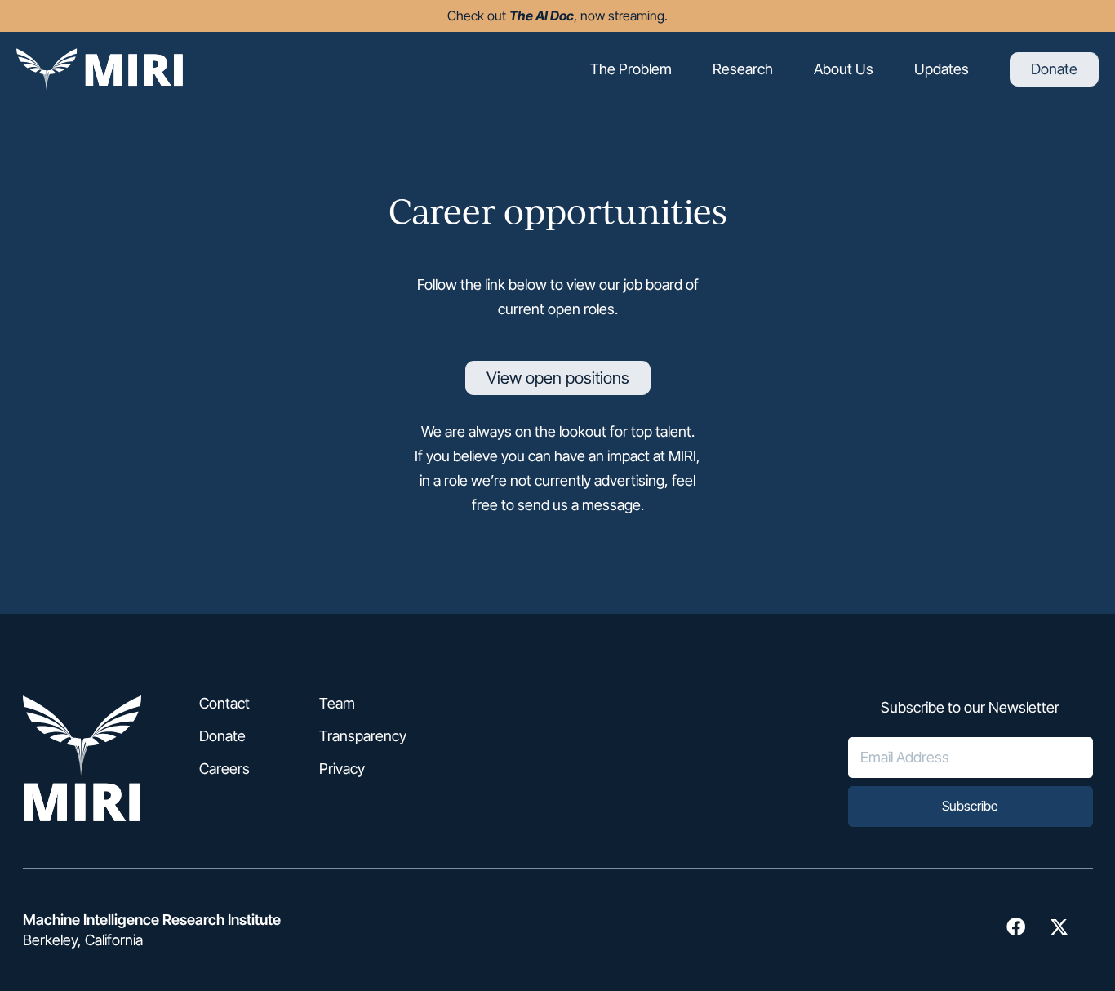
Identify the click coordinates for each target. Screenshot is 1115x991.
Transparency (362, 736)
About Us (843, 69)
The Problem (631, 69)
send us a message (579, 504)
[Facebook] (1015, 927)
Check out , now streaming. (557, 15)
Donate (1054, 69)
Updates (941, 69)
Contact (224, 703)
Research (743, 69)
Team (337, 703)
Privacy (342, 769)
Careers (224, 769)
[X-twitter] (1059, 927)
